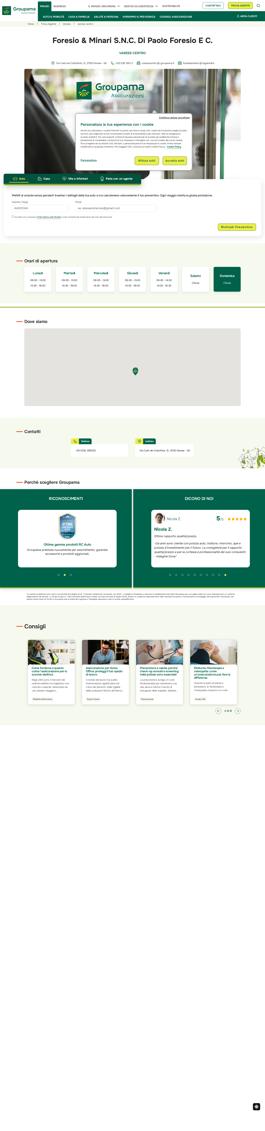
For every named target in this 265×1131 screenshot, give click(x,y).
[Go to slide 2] (66, 576)
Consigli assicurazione (176, 16)
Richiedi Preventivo (237, 227)
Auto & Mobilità (53, 16)
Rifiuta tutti (146, 161)
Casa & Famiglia (79, 16)
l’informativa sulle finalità (49, 217)
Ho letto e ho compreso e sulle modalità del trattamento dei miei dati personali (63, 217)
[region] (133, 142)
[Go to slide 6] (202, 576)
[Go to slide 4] (190, 576)
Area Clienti (248, 16)
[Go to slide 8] (214, 576)
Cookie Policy (174, 146)
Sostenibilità (171, 6)
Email (78, 202)
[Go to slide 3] (72, 576)
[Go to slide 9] (220, 576)
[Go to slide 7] (208, 576)
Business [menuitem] (60, 6)
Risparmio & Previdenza (139, 16)
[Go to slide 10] (226, 576)
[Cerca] (258, 6)
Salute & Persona (106, 16)
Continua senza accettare (174, 117)
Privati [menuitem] (44, 6)
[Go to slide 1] (60, 576)
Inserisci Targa (20, 202)
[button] (218, 711)
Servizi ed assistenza (139, 6)
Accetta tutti (174, 161)
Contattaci (213, 5)
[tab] (18, 178)
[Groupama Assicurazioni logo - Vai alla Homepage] (19, 10)
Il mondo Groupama (102, 6)
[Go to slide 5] (196, 576)
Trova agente (240, 5)
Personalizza (89, 160)
